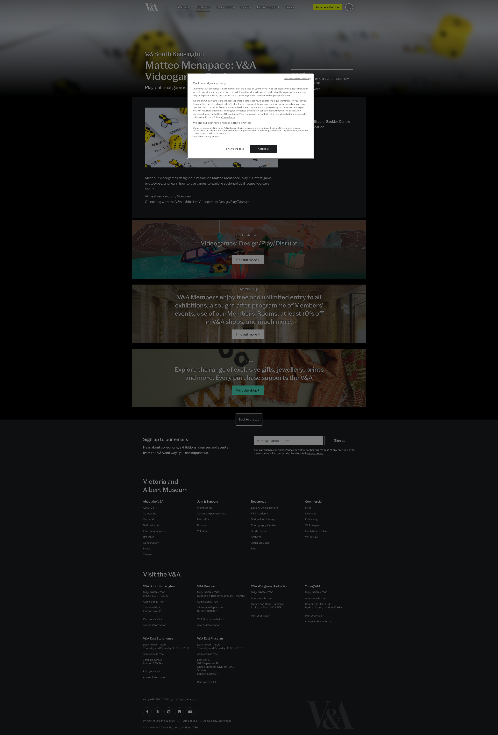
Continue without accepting (297, 78)
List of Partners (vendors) (206, 136)
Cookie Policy (228, 117)
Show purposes (235, 148)
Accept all (263, 148)
